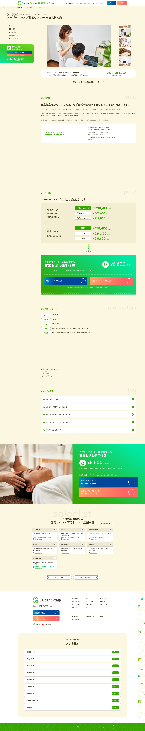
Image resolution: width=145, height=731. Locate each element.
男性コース (89, 598)
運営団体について (91, 616)
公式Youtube (48, 624)
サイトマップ (44, 727)
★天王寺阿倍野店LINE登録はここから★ (99, 538)
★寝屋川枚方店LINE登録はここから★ (43, 566)
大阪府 (15, 14)
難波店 (35, 544)
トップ (11, 26)
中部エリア (30, 673)
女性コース (103, 598)
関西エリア (10, 14)
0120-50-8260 (15, 58)
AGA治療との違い (77, 601)
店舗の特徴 (12, 29)
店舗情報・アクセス (14, 35)
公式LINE (38, 624)
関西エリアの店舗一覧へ (86, 577)
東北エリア (30, 659)
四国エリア (30, 694)
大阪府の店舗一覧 (105, 523)
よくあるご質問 (13, 39)
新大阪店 (63, 529)
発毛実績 (102, 3)
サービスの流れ (76, 604)
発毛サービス (87, 3)
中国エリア (30, 687)
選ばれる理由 (69, 3)
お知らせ (74, 608)
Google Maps (38, 539)
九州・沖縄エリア (32, 700)
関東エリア (30, 666)
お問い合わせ (103, 616)
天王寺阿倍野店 (93, 529)
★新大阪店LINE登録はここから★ (70, 538)
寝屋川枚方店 (37, 558)
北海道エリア (31, 652)
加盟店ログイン (76, 619)
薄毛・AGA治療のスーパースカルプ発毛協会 (90, 727)
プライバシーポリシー (33, 727)
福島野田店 (64, 544)
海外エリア (30, 707)
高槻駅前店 (92, 544)
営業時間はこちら (19, 60)
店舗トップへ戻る (58, 577)
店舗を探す (95, 3)
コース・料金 (78, 3)
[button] (125, 28)
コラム (88, 608)
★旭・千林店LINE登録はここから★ (43, 538)
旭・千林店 (36, 529)
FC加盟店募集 (76, 616)
